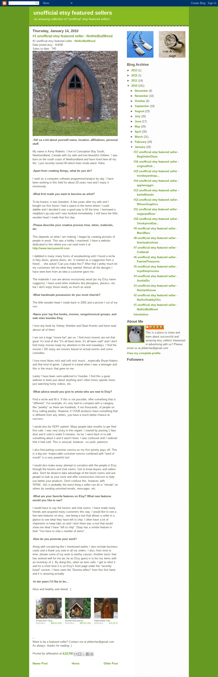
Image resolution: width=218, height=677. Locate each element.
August (140, 111)
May (138, 126)
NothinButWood (85, 41)
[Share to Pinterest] (92, 654)
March (139, 136)
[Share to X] (84, 654)
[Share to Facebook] (88, 654)
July (138, 116)
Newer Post (40, 663)
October (140, 101)
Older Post (111, 663)
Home (75, 663)
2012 (134, 75)
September (142, 106)
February (141, 141)
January (140, 147)
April (138, 131)
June (138, 121)
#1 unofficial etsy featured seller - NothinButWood (73, 36)
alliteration (157, 327)
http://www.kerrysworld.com (51, 248)
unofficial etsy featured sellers (72, 13)
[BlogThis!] (79, 654)
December (142, 90)
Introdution (141, 314)
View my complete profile (144, 353)
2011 (134, 80)
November (142, 95)
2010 (134, 85)
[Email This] (75, 654)
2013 (134, 70)
